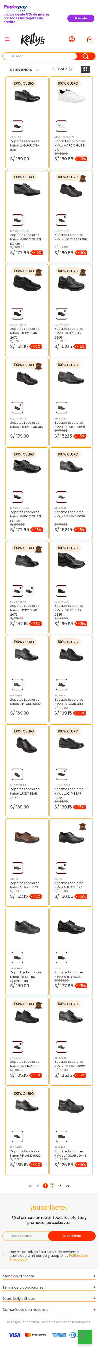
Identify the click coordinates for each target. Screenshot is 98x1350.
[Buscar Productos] (86, 56)
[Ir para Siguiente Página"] (60, 1185)
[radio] (85, 69)
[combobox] (48, 56)
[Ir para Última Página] (67, 1185)
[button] (17, 126)
